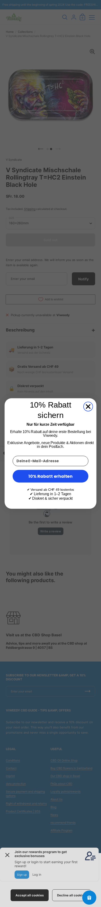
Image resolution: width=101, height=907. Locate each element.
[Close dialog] (88, 406)
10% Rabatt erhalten (50, 476)
